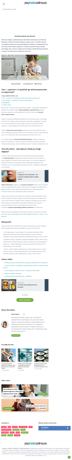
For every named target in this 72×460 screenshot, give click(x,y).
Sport (17, 432)
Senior (12, 432)
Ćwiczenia (17, 435)
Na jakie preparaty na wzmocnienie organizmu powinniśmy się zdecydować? (26, 262)
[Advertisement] (36, 23)
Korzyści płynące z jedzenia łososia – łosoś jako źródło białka (22, 270)
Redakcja (4, 448)
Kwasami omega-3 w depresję (13, 273)
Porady (14, 9)
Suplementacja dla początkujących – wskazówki (18, 276)
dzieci (41, 158)
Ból (9, 427)
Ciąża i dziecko (23, 427)
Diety (30, 427)
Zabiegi (4, 435)
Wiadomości (24, 432)
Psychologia (5, 432)
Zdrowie (10, 435)
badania (13, 244)
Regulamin (15, 448)
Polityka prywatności (24, 448)
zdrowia (10, 141)
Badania (4, 427)
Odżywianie (16, 429)
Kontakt (10, 448)
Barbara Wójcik (15, 314)
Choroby (15, 427)
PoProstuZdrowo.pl (7, 9)
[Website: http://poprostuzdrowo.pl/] (24, 314)
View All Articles (15, 335)
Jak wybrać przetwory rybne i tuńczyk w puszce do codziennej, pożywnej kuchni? (41, 365)
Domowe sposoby (6, 429)
